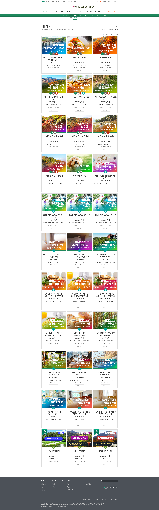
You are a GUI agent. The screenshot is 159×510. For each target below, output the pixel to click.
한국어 (103, 487)
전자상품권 (88, 483)
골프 (75, 11)
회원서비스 (105, 1)
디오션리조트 (53, 1)
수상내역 (43, 487)
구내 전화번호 (98, 480)
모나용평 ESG (44, 484)
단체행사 (90, 11)
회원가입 (97, 1)
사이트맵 (109, 1)
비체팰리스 (48, 1)
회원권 (101, 1)
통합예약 (109, 11)
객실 (52, 11)
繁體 (106, 488)
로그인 (93, 1)
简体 (103, 488)
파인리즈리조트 (59, 1)
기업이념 (43, 483)
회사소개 (43, 480)
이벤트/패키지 (73, 15)
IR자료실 (53, 486)
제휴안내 (79, 480)
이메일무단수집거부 (113, 499)
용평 (107, 34)
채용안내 (69, 480)
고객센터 (97, 11)
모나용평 (43, 1)
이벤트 (70, 17)
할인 (81, 15)
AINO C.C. (70, 1)
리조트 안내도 (56, 15)
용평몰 (116, 11)
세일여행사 (65, 1)
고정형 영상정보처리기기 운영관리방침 (99, 499)
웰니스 (97, 15)
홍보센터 (63, 480)
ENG (107, 487)
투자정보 (54, 480)
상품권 (87, 480)
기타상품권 (88, 484)
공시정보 (54, 484)
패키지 (75, 17)
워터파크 (68, 11)
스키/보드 (82, 11)
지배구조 (54, 487)
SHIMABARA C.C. (76, 1)
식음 (62, 11)
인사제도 (69, 483)
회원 (112, 34)
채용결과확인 (70, 489)
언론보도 (62, 483)
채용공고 (69, 487)
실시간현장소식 (89, 15)
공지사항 (65, 15)
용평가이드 (44, 11)
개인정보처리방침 (86, 499)
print (116, 26)
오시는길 (43, 490)
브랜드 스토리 (44, 489)
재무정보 (54, 483)
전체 (103, 34)
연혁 (42, 486)
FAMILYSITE (106, 481)
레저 (57, 11)
